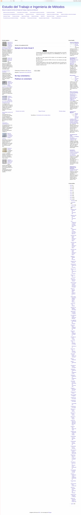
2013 (71, 199)
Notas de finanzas (74, 91)
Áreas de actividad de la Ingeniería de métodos (73, 490)
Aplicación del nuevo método (73, 279)
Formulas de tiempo (15, 16)
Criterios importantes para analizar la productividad (73, 476)
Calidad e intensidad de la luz (73, 389)
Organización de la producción (62, 16)
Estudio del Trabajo (6, 16)
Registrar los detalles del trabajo (73, 308)
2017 (71, 192)
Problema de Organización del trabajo (73, 433)
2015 (71, 195)
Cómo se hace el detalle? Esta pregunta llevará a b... (73, 291)
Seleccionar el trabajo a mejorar (73, 312)
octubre (72, 205)
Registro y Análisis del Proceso (73, 258)
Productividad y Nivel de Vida (73, 471)
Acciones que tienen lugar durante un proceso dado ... (73, 238)
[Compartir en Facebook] (38, 70)
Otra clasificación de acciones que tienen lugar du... (73, 231)
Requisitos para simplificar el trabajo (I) (73, 333)
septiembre (73, 206)
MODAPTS (43, 16)
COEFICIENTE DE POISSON (77, 44)
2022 (71, 187)
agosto (72, 503)
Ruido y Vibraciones (73, 362)
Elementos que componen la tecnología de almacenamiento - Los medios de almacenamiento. (74, 153)
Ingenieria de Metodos (73, 112)
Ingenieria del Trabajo (25, 16)
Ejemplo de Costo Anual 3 (73, 410)
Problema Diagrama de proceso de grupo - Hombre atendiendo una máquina (7, 84)
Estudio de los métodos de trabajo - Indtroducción (73, 344)
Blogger (49, 512)
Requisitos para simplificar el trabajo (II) (73, 327)
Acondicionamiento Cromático (6, 71)
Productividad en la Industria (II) (73, 443)
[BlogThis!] (36, 70)
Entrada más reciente (20, 111)
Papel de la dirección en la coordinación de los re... (73, 457)
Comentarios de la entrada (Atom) (43, 115)
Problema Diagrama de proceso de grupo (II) (10, 161)
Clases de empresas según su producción (73, 500)
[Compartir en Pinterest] (39, 70)
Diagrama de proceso (73, 262)
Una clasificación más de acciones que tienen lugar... (73, 224)
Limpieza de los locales (73, 398)
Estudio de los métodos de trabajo (53, 14)
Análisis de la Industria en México (73, 495)
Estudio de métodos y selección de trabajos (68, 14)
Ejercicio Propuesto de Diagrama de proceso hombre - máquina (7, 136)
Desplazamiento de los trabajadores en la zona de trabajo (13, 14)
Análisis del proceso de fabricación (9, 59)
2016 (71, 193)
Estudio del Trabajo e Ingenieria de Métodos (33, 7)
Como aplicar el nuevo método (22, 12)
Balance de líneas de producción (9, 12)
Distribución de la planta (40, 14)
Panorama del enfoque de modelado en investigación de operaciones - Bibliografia (74, 62)
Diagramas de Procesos (30, 14)
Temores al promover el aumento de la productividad (73, 465)
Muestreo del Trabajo (50, 16)
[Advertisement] (40, 30)
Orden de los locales (73, 392)
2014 (71, 197)
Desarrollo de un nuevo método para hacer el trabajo (73, 284)
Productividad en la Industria (73, 447)
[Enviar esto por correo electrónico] (34, 70)
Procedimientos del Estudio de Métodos (73, 317)
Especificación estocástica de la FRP (77, 78)
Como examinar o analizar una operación (37, 12)
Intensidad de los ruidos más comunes (73, 355)
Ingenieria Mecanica (74, 42)
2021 (71, 188)
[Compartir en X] (37, 70)
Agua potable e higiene (73, 395)
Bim (39, 512)
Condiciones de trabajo (51, 12)
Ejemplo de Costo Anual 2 (73, 414)
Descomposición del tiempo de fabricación (73, 451)
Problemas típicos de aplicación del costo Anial (73, 422)
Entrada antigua (62, 111)
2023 (71, 185)
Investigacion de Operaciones (73, 58)
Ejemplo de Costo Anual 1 (73, 417)
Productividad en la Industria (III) (73, 438)
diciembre (73, 200)
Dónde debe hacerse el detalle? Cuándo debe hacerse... (73, 299)
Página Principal (42, 111)
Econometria (72, 75)
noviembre (73, 202)
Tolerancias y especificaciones (5, 123)
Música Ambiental (73, 359)
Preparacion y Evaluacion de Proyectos (73, 167)
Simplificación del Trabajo (73, 338)
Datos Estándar (59, 12)
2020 (71, 190)
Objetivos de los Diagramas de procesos (73, 271)
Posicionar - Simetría (9, 149)
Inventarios (72, 150)
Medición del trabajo (35, 16)
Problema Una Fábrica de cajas (73, 428)
